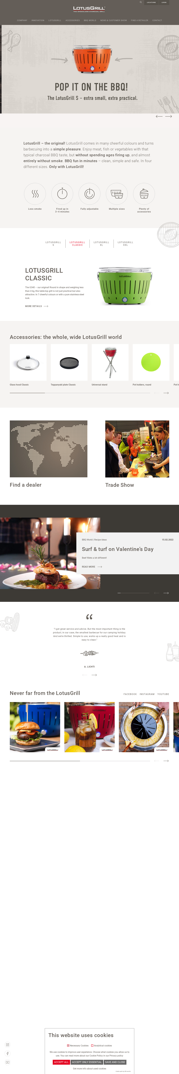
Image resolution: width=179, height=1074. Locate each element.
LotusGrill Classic (77, 243)
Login (164, 2)
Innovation (37, 20)
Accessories (73, 20)
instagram (147, 694)
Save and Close (115, 1062)
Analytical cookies (103, 1045)
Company (22, 20)
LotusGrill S (53, 243)
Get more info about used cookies (89, 1068)
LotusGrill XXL (125, 243)
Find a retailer (139, 20)
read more (89, 566)
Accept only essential (87, 1062)
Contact (157, 20)
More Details (33, 306)
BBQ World (90, 20)
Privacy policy (116, 1055)
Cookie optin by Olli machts (123, 1071)
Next (168, 116)
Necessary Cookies (79, 1045)
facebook (130, 694)
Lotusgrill (55, 20)
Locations (151, 2)
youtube (163, 694)
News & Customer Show (113, 20)
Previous (159, 116)
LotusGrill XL (101, 243)
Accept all (61, 1062)
